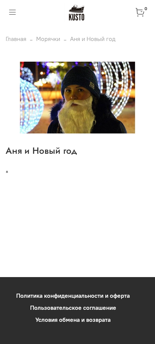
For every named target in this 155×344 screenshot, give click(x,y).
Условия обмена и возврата (73, 319)
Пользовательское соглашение (73, 307)
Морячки (48, 38)
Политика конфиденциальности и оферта (73, 295)
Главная (16, 38)
